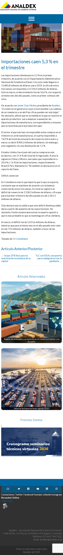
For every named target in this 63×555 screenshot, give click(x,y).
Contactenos (7, 489)
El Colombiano (20, 238)
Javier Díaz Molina (27, 105)
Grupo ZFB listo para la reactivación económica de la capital (15, 258)
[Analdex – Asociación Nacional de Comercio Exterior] (18, 9)
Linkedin (46, 489)
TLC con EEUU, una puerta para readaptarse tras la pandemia (48, 258)
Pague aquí (7, 500)
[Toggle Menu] (31, 18)
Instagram (56, 489)
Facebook (28, 489)
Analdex (56, 105)
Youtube (37, 489)
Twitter (18, 489)
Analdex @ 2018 (31, 552)
